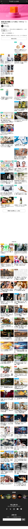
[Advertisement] (14, 227)
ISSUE (2, 89)
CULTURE (2, 77)
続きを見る (14, 38)
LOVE (15, 256)
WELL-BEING (16, 101)
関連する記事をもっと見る (14, 210)
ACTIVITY (2, 54)
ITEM (15, 42)
